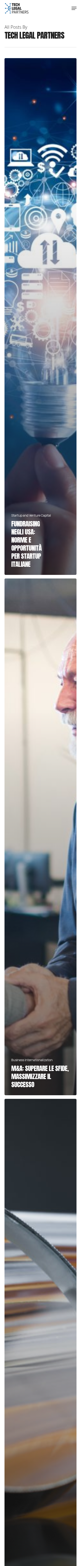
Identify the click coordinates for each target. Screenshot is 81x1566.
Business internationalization (32, 1060)
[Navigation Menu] (74, 8)
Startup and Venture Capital (31, 515)
